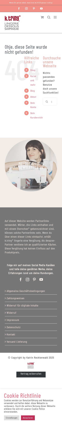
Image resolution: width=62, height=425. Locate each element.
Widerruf (11, 312)
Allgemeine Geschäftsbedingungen (26, 291)
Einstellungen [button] (11, 417)
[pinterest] (34, 279)
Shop (32, 69)
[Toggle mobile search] (49, 17)
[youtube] (41, 279)
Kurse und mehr (33, 80)
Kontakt (11, 334)
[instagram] (27, 279)
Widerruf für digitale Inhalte (22, 305)
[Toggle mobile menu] (55, 17)
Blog (32, 90)
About (33, 96)
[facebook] (21, 279)
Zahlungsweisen (15, 298)
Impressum (13, 320)
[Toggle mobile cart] (42, 17)
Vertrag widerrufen (31, 373)
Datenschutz (14, 327)
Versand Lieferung (17, 341)
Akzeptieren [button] (28, 417)
